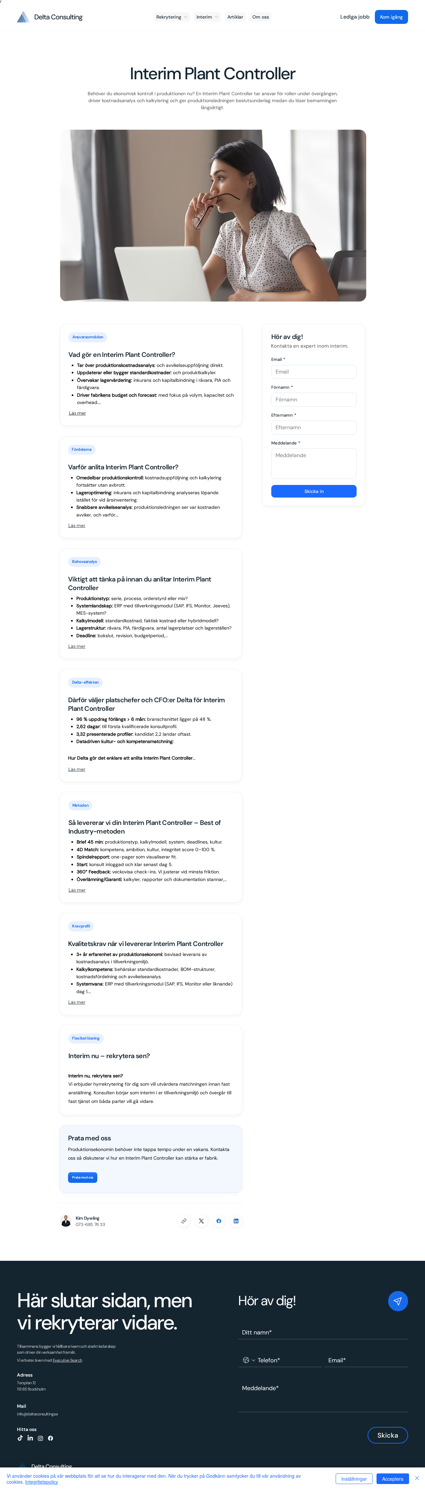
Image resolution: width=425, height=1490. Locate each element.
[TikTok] (20, 1438)
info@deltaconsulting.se (37, 1414)
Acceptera (392, 1478)
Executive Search (67, 1360)
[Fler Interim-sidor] (216, 17)
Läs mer (77, 413)
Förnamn (282, 387)
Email (278, 359)
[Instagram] (40, 1438)
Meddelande (285, 442)
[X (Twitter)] (201, 1221)
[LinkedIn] (236, 1221)
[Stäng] (417, 1479)
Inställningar (354, 1478)
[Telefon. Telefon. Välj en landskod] (249, 1360)
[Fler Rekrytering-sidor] (185, 17)
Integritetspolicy (41, 1481)
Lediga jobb (355, 16)
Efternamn (283, 415)
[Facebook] (218, 1221)
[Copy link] (184, 1221)
